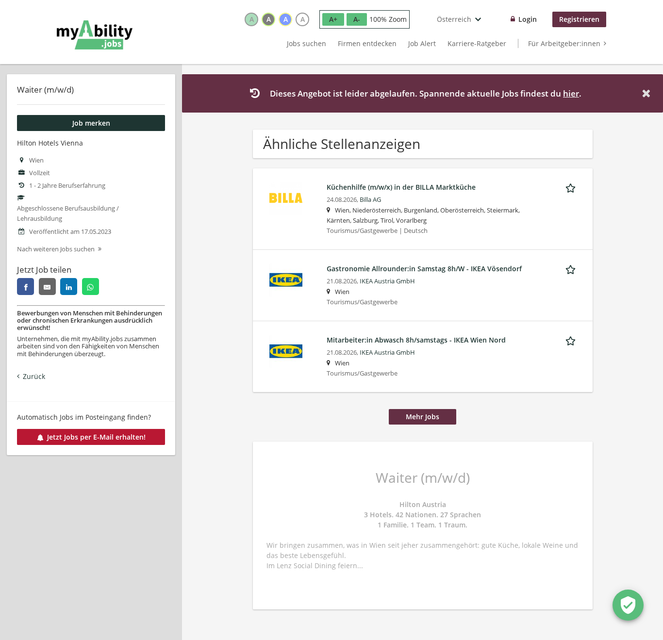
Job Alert (422, 43)
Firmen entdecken (367, 43)
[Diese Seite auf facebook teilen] (25, 286)
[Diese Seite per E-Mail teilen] (47, 286)
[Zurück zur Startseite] (95, 34)
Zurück (34, 376)
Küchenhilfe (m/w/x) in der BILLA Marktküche (401, 187)
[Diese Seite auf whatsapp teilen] (90, 286)
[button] (648, 93)
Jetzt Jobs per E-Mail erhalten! (96, 437)
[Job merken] (572, 187)
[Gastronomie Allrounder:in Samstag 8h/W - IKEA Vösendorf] (285, 279)
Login (527, 19)
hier (571, 93)
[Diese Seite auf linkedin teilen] (68, 286)
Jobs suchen (306, 43)
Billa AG (370, 200)
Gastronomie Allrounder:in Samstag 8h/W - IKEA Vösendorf (424, 268)
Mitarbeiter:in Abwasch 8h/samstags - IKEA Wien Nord (416, 340)
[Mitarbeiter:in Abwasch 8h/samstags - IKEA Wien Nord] (285, 350)
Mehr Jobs (422, 416)
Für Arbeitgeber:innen (564, 43)
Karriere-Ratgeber (477, 43)
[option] (251, 19)
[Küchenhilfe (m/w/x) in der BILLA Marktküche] (285, 197)
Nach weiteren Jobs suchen (56, 249)
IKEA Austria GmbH (387, 281)
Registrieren (579, 19)
